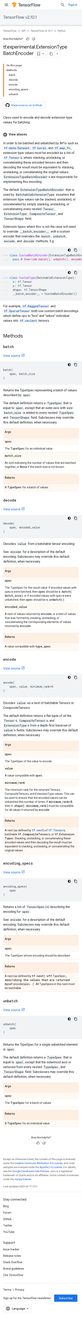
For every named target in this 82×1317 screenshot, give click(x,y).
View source (11, 356)
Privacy (19, 1289)
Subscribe (66, 1298)
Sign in (72, 4)
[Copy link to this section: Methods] (27, 336)
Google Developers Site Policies (30, 1171)
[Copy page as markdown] (51, 53)
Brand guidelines (13, 1268)
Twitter (7, 1225)
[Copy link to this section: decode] (20, 500)
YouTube (9, 1232)
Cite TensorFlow (13, 1275)
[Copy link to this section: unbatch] (22, 1001)
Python (61, 30)
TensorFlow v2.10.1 (20, 17)
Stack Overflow (12, 1262)
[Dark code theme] (69, 250)
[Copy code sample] (75, 250)
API (23, 30)
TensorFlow (10, 30)
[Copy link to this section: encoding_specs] (37, 863)
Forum (7, 1212)
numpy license (23, 1179)
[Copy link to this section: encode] (20, 659)
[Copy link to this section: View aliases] (31, 134)
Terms (7, 1289)
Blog (6, 1206)
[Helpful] (28, 39)
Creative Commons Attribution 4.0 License (38, 1163)
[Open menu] (6, 5)
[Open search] (62, 4)
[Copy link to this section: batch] (18, 347)
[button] (41, 134)
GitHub (7, 1219)
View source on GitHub (26, 105)
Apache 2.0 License (51, 1167)
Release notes (12, 1255)
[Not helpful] (34, 39)
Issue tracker (11, 1249)
